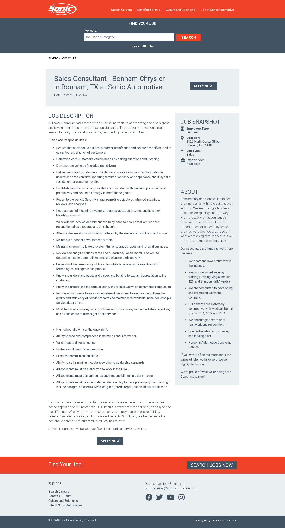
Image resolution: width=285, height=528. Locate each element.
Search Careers (121, 10)
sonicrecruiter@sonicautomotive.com (171, 488)
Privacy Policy (202, 520)
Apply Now (203, 86)
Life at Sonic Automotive (217, 10)
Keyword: (90, 30)
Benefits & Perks (148, 10)
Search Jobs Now (212, 465)
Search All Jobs (142, 46)
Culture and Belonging (180, 10)
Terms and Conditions (225, 520)
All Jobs (53, 58)
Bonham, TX (68, 58)
